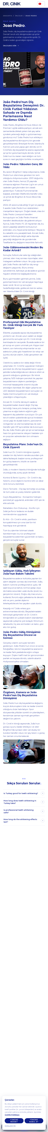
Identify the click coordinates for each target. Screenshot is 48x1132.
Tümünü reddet (14, 1121)
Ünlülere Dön (9, 46)
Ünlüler (19, 16)
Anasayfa (7, 16)
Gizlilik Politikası (12, 1115)
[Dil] (41, 3)
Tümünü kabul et (34, 1121)
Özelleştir (10, 1126)
